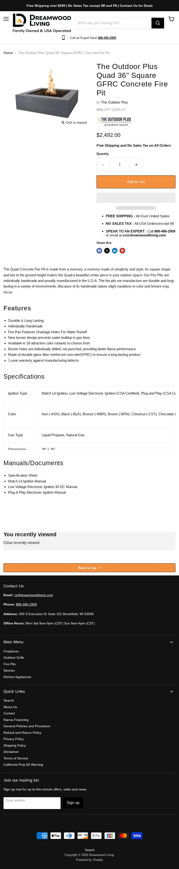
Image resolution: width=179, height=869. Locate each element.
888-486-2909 (26, 604)
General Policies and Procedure (26, 726)
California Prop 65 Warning (23, 764)
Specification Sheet (22, 475)
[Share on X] (107, 250)
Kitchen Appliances (17, 677)
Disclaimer (11, 752)
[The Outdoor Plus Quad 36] (10, 68)
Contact (9, 713)
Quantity (102, 154)
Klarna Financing (15, 720)
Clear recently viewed (21, 543)
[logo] (42, 23)
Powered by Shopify (89, 860)
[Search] (157, 23)
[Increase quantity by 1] (136, 164)
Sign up (73, 803)
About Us (10, 707)
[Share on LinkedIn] (114, 250)
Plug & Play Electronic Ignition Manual (37, 492)
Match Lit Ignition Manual (27, 481)
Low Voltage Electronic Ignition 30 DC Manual (42, 487)
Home (8, 53)
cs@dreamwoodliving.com (33, 595)
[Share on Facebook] (99, 250)
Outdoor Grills (13, 657)
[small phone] (64, 38)
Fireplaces (11, 651)
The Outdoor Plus (114, 102)
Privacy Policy (13, 739)
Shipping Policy (14, 745)
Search (8, 700)
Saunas (9, 670)
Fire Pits (9, 664)
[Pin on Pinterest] (122, 250)
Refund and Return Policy (22, 732)
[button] (136, 198)
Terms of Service (15, 758)
